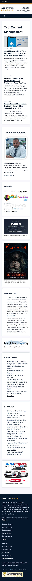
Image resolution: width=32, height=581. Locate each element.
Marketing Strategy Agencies (17, 391)
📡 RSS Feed (13, 569)
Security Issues (7, 536)
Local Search (6, 549)
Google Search (7, 530)
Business (5, 543)
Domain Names (7, 524)
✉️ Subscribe (22, 569)
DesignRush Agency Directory (17, 364)
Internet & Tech (7, 527)
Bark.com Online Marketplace (17, 382)
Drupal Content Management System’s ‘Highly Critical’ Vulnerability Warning (15, 106)
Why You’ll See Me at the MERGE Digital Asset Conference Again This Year (15, 81)
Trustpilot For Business (15, 380)
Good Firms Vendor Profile (16, 361)
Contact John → (9, 176)
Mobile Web (6, 552)
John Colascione (21, 331)
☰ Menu (4, 1)
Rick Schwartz (11, 315)
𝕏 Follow (5, 569)
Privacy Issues (6, 555)
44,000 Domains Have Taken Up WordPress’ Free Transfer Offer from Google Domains (15, 53)
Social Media (6, 533)
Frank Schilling (23, 306)
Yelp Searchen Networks (15, 384)
